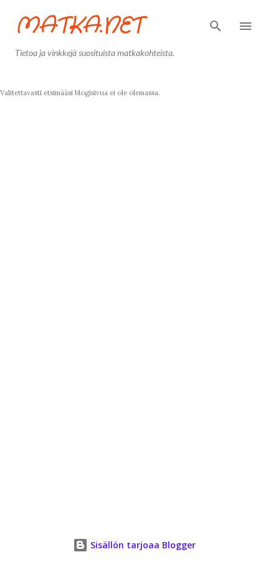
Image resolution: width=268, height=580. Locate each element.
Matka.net (79, 26)
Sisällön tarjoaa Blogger (142, 545)
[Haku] (215, 22)
